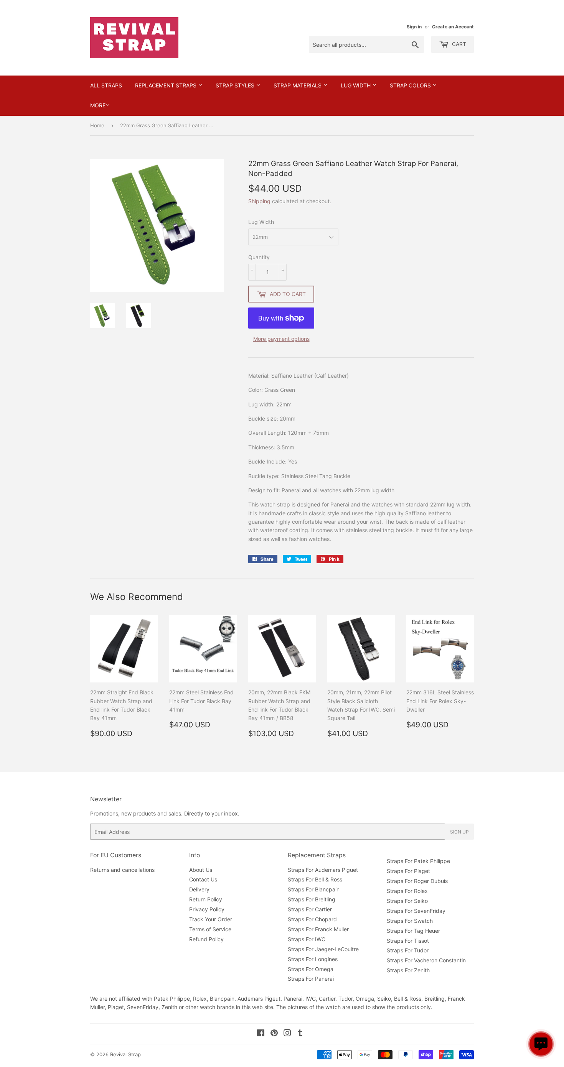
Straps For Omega (310, 969)
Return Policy (205, 899)
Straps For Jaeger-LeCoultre (323, 949)
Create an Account (453, 27)
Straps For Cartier (310, 909)
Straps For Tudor (408, 950)
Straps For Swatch (410, 920)
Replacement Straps (166, 85)
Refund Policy (206, 939)
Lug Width (356, 85)
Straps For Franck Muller (318, 929)
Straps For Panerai (311, 978)
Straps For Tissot (408, 940)
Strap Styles (236, 85)
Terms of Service (210, 929)
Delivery (199, 889)
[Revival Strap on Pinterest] (274, 1034)
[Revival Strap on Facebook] (261, 1034)
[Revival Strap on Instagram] (287, 1034)
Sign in (414, 27)
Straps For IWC (306, 939)
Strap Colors (411, 85)
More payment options (281, 338)
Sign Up (459, 832)
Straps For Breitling (311, 899)
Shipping (259, 201)
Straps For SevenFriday (416, 911)
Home (97, 125)
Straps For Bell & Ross (315, 879)
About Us (200, 869)
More (98, 105)
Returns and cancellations (122, 869)
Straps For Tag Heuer (413, 930)
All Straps (106, 85)
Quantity (259, 257)
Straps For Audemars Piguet (323, 869)
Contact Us (203, 879)
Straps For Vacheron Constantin (426, 960)
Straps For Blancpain (314, 889)
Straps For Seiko (407, 901)
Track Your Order (210, 919)
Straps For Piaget (408, 871)
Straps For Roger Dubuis (417, 881)
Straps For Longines (313, 959)
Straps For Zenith (408, 970)
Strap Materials (298, 85)
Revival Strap (125, 1054)
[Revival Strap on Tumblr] (300, 1034)
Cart (458, 44)
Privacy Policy (206, 909)
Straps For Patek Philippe (418, 861)
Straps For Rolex (407, 891)
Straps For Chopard (312, 919)
